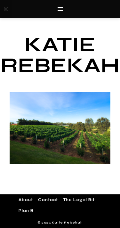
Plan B (26, 210)
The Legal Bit (79, 199)
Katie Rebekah (60, 55)
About (26, 199)
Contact (48, 199)
